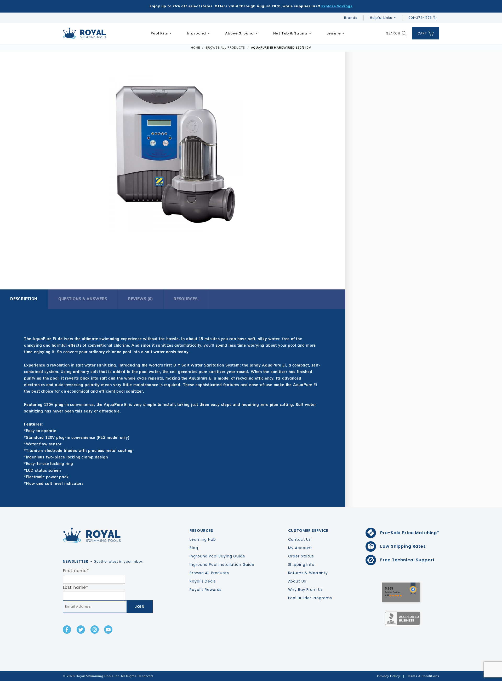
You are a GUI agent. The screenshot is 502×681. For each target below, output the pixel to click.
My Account (300, 547)
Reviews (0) (140, 298)
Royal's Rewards (205, 589)
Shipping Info (301, 564)
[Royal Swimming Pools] (106, 535)
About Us (297, 581)
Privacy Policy (388, 676)
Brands (350, 17)
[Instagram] (94, 629)
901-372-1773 (420, 17)
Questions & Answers (82, 298)
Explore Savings (336, 6)
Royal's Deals (203, 581)
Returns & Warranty (308, 572)
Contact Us (299, 539)
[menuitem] (161, 33)
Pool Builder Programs (310, 598)
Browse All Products (209, 572)
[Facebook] (67, 629)
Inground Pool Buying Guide (217, 556)
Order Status (301, 556)
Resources (185, 298)
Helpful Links (381, 17)
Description (23, 298)
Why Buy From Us (305, 589)
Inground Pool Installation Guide (222, 564)
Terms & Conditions (423, 676)
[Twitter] (81, 629)
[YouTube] (108, 629)
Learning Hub (203, 539)
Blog (194, 547)
